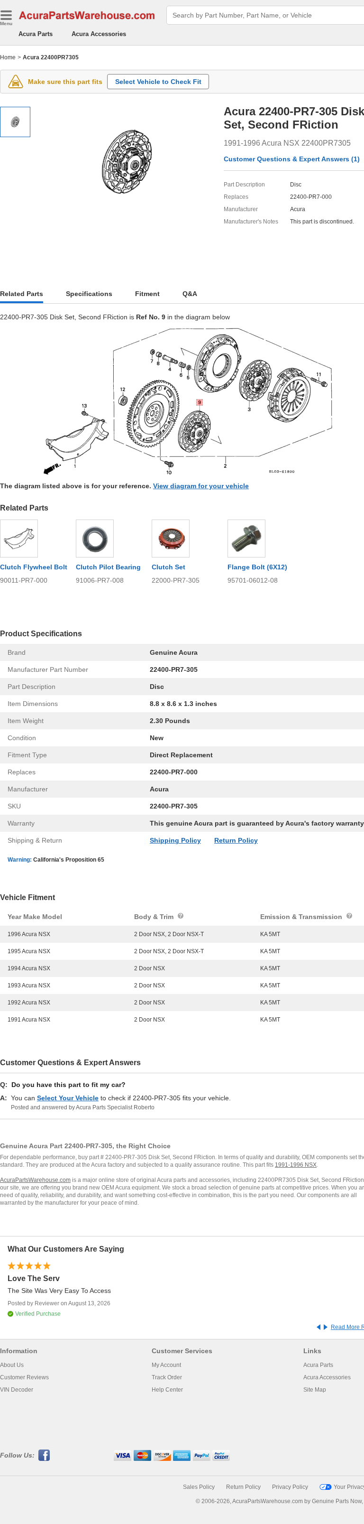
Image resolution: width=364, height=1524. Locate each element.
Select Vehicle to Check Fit (158, 81)
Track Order (167, 1377)
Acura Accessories (99, 33)
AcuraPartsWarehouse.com (35, 1180)
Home (8, 57)
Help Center (167, 1389)
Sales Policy (199, 1487)
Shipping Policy (175, 840)
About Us (12, 1365)
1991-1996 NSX (296, 1165)
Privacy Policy (290, 1487)
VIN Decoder (16, 1389)
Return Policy (236, 840)
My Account (166, 1365)
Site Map (314, 1389)
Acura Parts (35, 33)
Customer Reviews (24, 1377)
